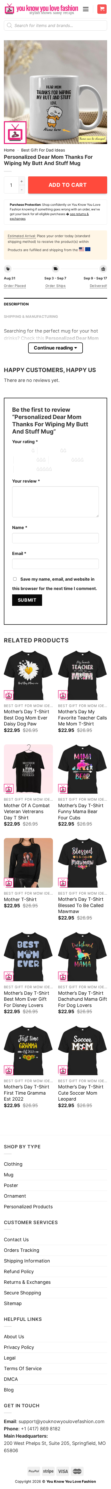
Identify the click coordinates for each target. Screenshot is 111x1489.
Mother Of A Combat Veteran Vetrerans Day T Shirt (27, 811)
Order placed (15, 286)
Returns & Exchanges (27, 1282)
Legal (9, 1358)
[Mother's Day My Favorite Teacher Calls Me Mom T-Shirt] (82, 675)
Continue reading (53, 348)
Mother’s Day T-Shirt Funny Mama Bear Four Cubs (81, 811)
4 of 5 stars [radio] (60, 460)
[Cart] (102, 9)
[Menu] (85, 9)
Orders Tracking (21, 1250)
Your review (26, 481)
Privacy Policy (19, 1347)
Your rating (25, 441)
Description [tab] (16, 304)
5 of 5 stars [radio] (25, 469)
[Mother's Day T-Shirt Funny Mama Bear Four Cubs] (82, 769)
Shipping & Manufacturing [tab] (31, 316)
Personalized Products (28, 1206)
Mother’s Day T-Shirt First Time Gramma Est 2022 (26, 1093)
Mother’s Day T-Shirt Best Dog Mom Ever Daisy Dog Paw (26, 717)
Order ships (55, 286)
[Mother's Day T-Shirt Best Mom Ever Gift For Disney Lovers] (28, 956)
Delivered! (98, 286)
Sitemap (13, 1303)
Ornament (15, 1196)
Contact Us (16, 1239)
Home (9, 150)
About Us (14, 1336)
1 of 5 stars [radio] (20, 450)
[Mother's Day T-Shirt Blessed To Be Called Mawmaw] (82, 862)
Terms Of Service (23, 1368)
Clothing (13, 1164)
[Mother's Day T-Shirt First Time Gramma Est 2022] (28, 1050)
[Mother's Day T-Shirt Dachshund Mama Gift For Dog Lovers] (82, 956)
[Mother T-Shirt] (28, 862)
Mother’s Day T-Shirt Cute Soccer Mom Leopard (81, 1093)
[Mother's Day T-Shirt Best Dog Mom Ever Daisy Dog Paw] (28, 675)
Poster (11, 1185)
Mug (8, 1174)
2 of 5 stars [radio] (48, 450)
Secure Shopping (22, 1292)
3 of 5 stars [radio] (25, 460)
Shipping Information (27, 1261)
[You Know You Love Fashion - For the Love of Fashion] (41, 9)
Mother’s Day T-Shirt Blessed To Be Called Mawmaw (81, 905)
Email (19, 553)
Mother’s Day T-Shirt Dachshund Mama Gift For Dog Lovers (82, 999)
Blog (9, 1389)
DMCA (11, 1379)
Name (19, 527)
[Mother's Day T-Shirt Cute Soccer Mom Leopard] (82, 1050)
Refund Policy (19, 1271)
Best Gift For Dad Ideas (43, 150)
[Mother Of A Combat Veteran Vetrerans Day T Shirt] (28, 769)
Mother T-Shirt (20, 899)
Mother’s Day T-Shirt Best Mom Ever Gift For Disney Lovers (26, 999)
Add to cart (68, 185)
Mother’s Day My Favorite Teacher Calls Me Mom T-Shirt (82, 717)
